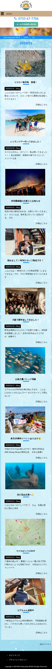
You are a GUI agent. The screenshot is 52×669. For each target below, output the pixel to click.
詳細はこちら (41, 104)
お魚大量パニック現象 (25, 379)
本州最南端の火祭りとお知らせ (25, 201)
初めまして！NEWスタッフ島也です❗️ (25, 260)
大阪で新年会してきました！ (25, 320)
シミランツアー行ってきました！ (25, 141)
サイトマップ (14, 655)
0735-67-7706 (28, 18)
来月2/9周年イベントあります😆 (26, 438)
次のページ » (45, 644)
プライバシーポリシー (18, 660)
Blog (18, 89)
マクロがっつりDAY (25, 551)
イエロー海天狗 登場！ (25, 82)
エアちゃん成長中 (25, 610)
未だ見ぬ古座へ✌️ (25, 494)
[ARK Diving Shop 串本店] (26, 9)
